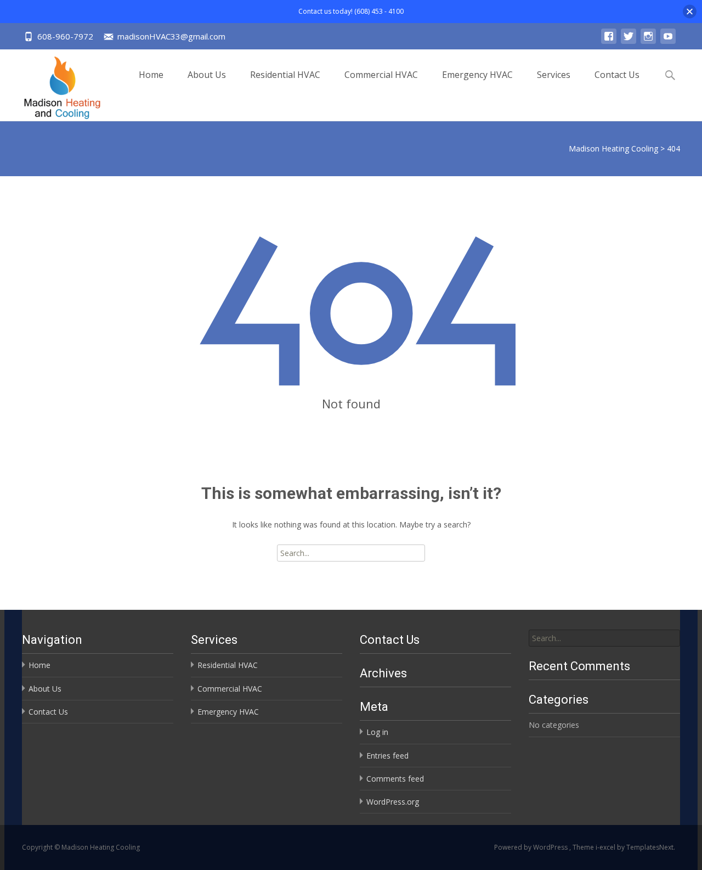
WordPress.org (392, 801)
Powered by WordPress (531, 847)
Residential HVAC (285, 75)
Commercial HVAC (381, 75)
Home (151, 75)
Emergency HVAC (477, 75)
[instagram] (648, 41)
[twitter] (628, 41)
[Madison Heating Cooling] (53, 85)
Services (553, 75)
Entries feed (387, 755)
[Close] (690, 11)
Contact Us (617, 75)
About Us (207, 75)
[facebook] (608, 41)
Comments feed (395, 778)
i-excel (606, 847)
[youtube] (668, 41)
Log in (377, 732)
